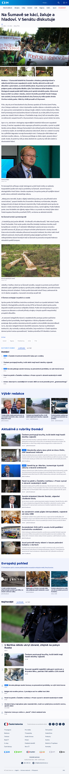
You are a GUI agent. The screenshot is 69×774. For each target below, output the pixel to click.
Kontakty (48, 746)
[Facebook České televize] (53, 724)
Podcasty (48, 736)
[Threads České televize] (63, 724)
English (17, 770)
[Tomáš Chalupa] (30, 161)
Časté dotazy (8, 746)
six (2, 24)
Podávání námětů (30, 743)
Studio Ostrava (29, 736)
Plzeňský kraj (21, 341)
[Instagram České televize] (50, 724)
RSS (64, 770)
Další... (49, 8)
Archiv (29, 341)
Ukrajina (16, 8)
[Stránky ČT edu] (62, 752)
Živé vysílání (48, 730)
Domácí (30, 8)
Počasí (27, 740)
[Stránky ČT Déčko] (42, 752)
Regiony (42, 8)
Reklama (6, 733)
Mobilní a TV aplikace (51, 743)
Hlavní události (7, 8)
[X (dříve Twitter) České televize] (60, 724)
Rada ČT (6, 740)
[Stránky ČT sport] (18, 752)
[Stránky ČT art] (52, 752)
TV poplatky (28, 733)
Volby (23, 8)
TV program (7, 730)
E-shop (6, 743)
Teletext (6, 736)
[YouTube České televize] (56, 724)
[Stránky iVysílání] (31, 752)
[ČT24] (5, 3)
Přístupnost (35, 770)
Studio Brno (48, 733)
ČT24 (35, 341)
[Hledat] (58, 2)
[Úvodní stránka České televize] (13, 724)
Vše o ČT (27, 746)
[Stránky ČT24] (7, 752)
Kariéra (47, 740)
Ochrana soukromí (25, 770)
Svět (35, 8)
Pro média (28, 730)
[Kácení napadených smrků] (30, 260)
